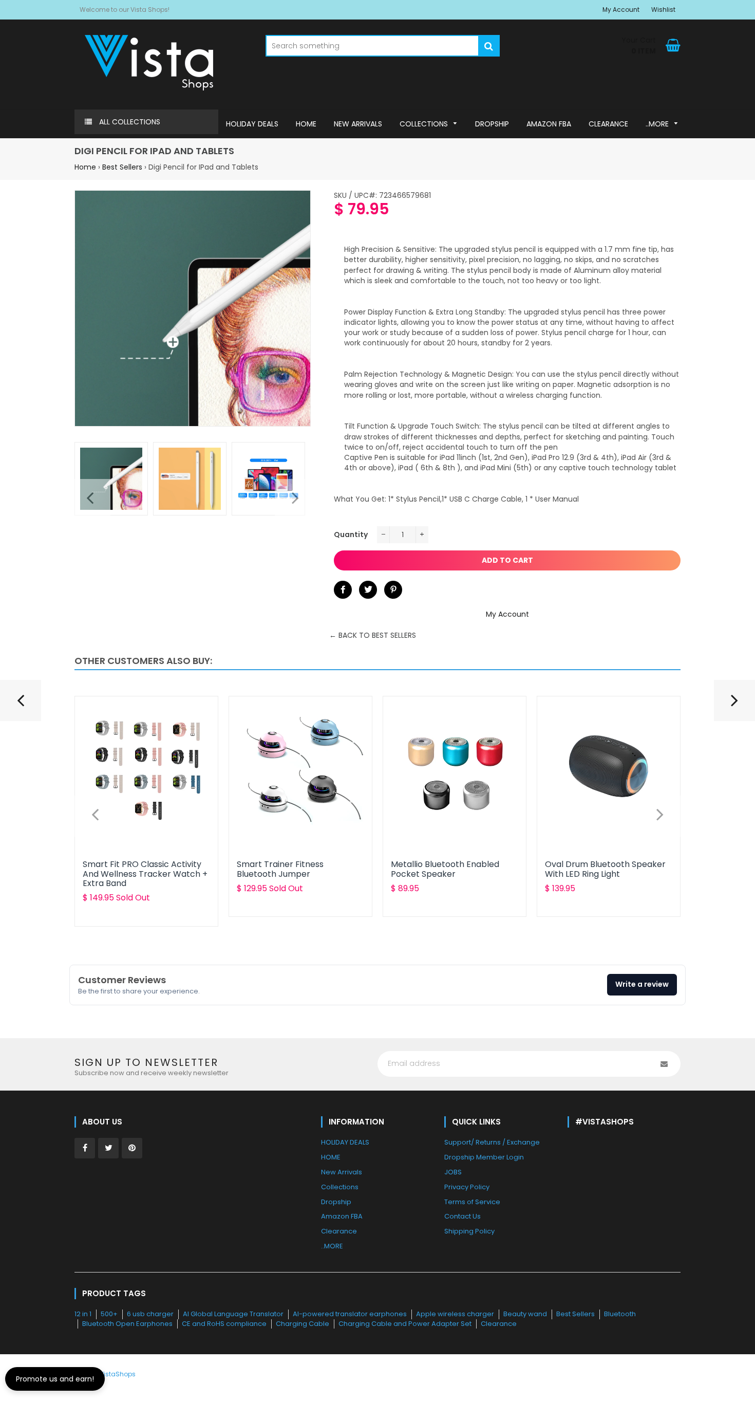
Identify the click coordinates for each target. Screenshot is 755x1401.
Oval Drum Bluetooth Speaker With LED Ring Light (605, 868)
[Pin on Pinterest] (393, 590)
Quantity (351, 534)
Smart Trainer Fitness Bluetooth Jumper (280, 868)
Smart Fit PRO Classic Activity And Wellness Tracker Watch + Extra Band (145, 873)
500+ (109, 1314)
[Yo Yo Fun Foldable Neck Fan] (20, 704)
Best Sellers (122, 167)
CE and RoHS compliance (224, 1324)
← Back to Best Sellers (372, 635)
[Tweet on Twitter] (368, 590)
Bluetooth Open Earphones (127, 1324)
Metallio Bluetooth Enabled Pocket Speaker (445, 868)
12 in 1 (82, 1314)
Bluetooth (620, 1314)
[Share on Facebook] (343, 590)
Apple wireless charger (455, 1314)
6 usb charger (150, 1314)
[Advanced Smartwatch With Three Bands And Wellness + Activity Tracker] (734, 704)
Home (85, 167)
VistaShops (118, 1374)
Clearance (499, 1324)
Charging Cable (302, 1324)
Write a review (642, 984)
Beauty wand (525, 1314)
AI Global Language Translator (233, 1314)
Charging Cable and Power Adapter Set (404, 1324)
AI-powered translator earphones (350, 1314)
